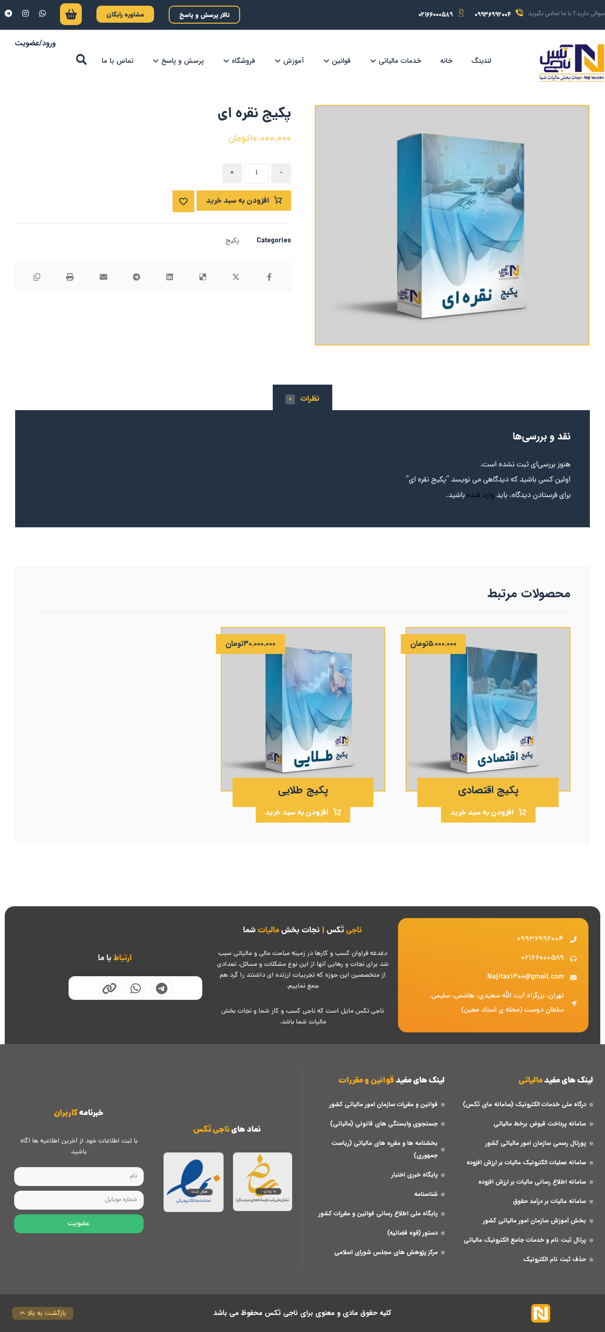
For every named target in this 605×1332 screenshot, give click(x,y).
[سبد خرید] (71, 16)
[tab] (302, 398)
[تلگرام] (8, 13)
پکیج (232, 240)
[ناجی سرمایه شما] (572, 63)
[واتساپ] (42, 13)
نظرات (304, 398)
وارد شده (480, 495)
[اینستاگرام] (25, 13)
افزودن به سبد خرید (237, 201)
